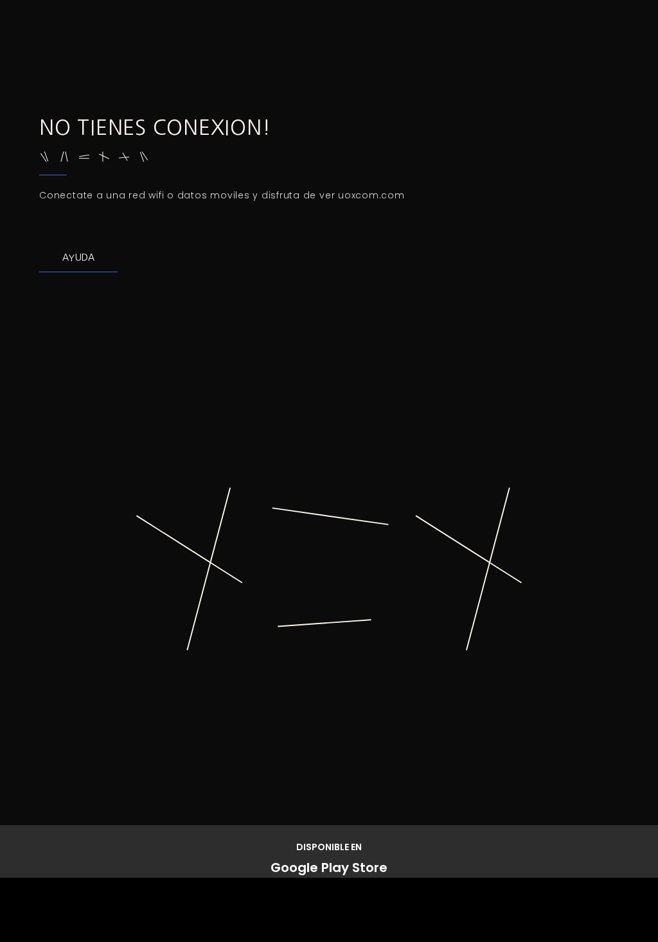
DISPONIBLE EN (329, 847)
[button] (78, 257)
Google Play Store (329, 868)
